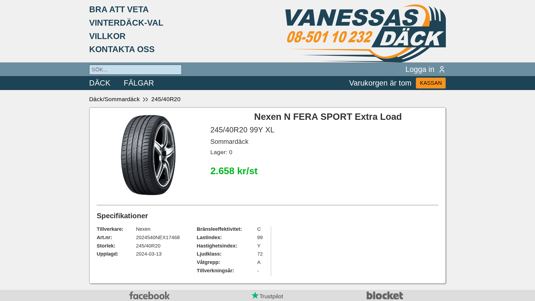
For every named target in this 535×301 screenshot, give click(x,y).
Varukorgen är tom (380, 83)
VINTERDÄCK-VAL (126, 22)
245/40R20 (166, 99)
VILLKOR (107, 36)
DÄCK (99, 83)
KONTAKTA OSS (122, 49)
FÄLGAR (139, 83)
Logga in (419, 69)
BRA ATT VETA (119, 9)
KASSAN (431, 83)
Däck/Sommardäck (114, 99)
